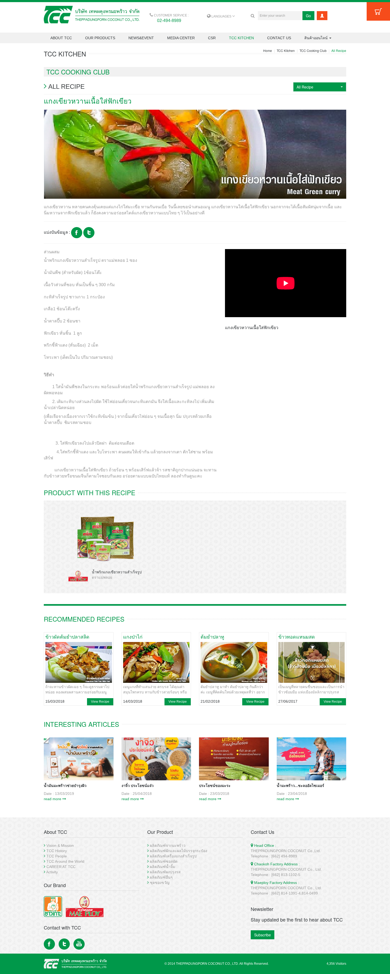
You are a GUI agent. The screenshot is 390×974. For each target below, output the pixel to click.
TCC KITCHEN (241, 38)
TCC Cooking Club (313, 50)
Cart (378, 11)
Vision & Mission (60, 845)
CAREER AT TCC (61, 867)
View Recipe (100, 701)
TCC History (56, 851)
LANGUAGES (221, 16)
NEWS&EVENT (141, 38)
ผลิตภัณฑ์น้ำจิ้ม (162, 867)
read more (53, 799)
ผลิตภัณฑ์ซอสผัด (163, 861)
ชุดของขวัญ (160, 882)
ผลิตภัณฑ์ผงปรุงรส (165, 872)
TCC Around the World (65, 861)
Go (308, 15)
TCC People (56, 856)
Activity (52, 872)
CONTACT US (279, 38)
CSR (212, 38)
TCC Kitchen (286, 50)
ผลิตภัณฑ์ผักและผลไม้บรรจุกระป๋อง (178, 851)
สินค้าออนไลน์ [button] (316, 38)
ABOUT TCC (61, 38)
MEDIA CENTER (181, 38)
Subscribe (262, 934)
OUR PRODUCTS (100, 38)
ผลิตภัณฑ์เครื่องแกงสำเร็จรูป (173, 856)
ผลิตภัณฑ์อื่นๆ (161, 877)
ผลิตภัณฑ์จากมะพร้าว (167, 845)
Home (267, 50)
